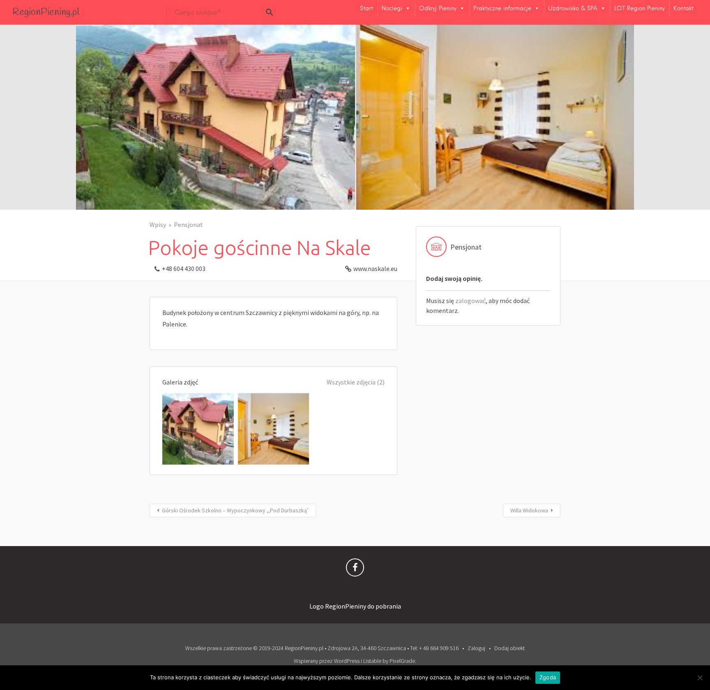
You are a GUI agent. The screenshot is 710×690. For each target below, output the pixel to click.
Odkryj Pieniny (437, 8)
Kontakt (683, 8)
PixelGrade (402, 661)
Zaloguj (476, 648)
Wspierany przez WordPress (327, 661)
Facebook (355, 569)
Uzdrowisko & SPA (572, 8)
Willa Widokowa (529, 510)
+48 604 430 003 (183, 268)
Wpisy (158, 224)
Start (366, 8)
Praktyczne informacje (502, 8)
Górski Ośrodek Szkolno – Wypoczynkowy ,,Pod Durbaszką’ (235, 510)
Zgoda (547, 677)
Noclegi (392, 8)
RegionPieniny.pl (45, 12)
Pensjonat (188, 224)
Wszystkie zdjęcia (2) (356, 382)
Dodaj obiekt (509, 648)
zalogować (470, 300)
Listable (372, 661)
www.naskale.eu (375, 268)
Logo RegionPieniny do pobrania (355, 606)
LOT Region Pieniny (639, 8)
